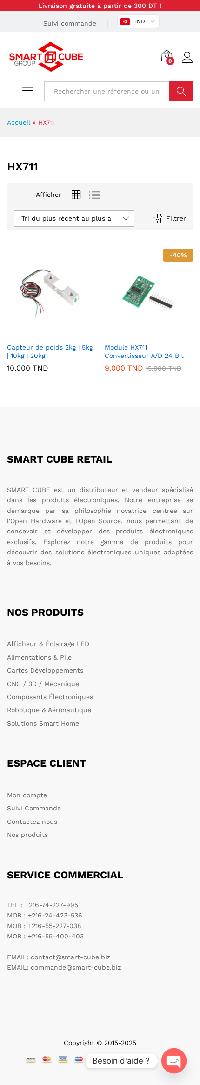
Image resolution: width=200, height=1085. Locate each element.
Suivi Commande (34, 808)
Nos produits (27, 834)
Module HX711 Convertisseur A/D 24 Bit (144, 351)
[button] (147, 332)
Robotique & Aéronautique (49, 710)
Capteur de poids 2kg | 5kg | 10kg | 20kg (50, 351)
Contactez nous (32, 821)
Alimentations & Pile (39, 657)
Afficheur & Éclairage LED (48, 643)
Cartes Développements (45, 670)
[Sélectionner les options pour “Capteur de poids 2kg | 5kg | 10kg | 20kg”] (50, 332)
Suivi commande (69, 23)
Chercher (181, 91)
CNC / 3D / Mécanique (43, 683)
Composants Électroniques (50, 697)
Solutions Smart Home (43, 723)
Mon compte (27, 795)
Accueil (18, 122)
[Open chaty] (174, 1060)
